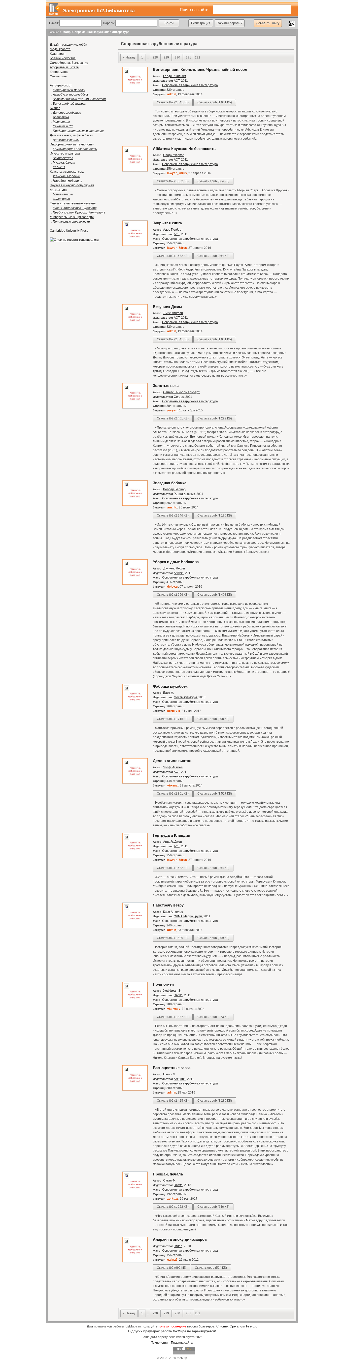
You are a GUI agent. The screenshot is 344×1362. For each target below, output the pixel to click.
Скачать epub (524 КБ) (211, 1267)
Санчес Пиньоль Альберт (181, 392)
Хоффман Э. (172, 990)
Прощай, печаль (168, 1174)
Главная (54, 32)
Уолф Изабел (173, 767)
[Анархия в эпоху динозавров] (135, 1261)
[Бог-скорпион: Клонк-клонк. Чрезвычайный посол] (135, 91)
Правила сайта (182, 1342)
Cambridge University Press (69, 230)
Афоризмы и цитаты (64, 67)
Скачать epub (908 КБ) (213, 719)
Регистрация (200, 23)
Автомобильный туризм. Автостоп (79, 99)
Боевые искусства (63, 58)
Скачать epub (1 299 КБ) (214, 418)
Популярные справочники (71, 221)
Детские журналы (66, 140)
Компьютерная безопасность (75, 149)
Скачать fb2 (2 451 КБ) (173, 418)
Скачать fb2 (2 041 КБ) (173, 102)
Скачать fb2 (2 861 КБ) (173, 793)
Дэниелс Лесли (174, 568)
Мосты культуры (185, 697)
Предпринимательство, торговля (78, 131)
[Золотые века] (135, 407)
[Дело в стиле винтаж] (135, 782)
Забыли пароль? (229, 23)
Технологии (159, 1342)
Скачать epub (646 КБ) (213, 1206)
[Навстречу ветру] (135, 927)
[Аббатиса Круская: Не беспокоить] (135, 170)
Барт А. (168, 692)
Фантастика (58, 76)
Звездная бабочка (169, 483)
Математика (63, 194)
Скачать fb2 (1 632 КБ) (173, 181)
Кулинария (57, 53)
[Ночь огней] (135, 1006)
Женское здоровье (66, 176)
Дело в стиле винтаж (172, 761)
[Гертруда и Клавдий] (135, 857)
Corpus (179, 397)
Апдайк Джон (172, 841)
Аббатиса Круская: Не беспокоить (184, 148)
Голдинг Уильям (174, 76)
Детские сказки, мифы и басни (71, 135)
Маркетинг (61, 122)
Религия (59, 167)
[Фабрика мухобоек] (135, 708)
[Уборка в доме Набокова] (135, 584)
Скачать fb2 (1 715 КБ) (173, 719)
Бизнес (55, 108)
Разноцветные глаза (171, 1068)
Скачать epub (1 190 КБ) (214, 515)
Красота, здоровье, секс (67, 171)
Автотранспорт (61, 85)
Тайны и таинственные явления (73, 203)
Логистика (61, 117)
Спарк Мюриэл (173, 155)
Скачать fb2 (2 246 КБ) (173, 515)
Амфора (180, 1079)
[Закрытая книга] (135, 245)
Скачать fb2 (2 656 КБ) (173, 594)
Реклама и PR (63, 126)
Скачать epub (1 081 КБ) (214, 102)
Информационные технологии (72, 144)
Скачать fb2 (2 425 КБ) (173, 1100)
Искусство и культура (65, 153)
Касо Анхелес (173, 912)
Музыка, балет (64, 162)
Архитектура (63, 158)
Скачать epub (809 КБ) (213, 938)
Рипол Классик (184, 494)
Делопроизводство (67, 112)
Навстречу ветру (168, 905)
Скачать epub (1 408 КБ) (214, 594)
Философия (61, 199)
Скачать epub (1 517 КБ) (214, 793)
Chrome (222, 1326)
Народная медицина (67, 181)
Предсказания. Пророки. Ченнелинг (79, 212)
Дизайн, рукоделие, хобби (68, 44)
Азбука (179, 573)
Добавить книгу (268, 23)
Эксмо (178, 995)
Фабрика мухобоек (170, 686)
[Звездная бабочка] (135, 505)
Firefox (251, 1326)
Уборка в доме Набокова (176, 562)
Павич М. (169, 1074)
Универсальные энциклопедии (72, 217)
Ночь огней (163, 984)
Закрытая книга (167, 223)
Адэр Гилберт (173, 229)
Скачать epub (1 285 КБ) (214, 1100)
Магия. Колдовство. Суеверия (74, 208)
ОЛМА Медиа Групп (188, 916)
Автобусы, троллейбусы (71, 94)
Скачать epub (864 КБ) (213, 181)
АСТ (177, 80)
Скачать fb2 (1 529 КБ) (173, 938)
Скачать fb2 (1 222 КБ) (173, 1206)
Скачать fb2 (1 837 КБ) (173, 1017)
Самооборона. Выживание (69, 63)
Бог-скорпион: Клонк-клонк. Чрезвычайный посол (200, 69)
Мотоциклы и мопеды (69, 90)
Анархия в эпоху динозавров (180, 1239)
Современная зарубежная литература (190, 85)
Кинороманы (59, 72)
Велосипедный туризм (69, 103)
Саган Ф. (169, 1180)
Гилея (178, 1246)
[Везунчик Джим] (135, 328)
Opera (234, 1326)
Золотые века (166, 385)
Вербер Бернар (174, 489)
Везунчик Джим (167, 307)
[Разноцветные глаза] (135, 1090)
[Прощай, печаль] (135, 1196)
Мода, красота (60, 49)
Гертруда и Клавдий (171, 835)
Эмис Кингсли (173, 313)
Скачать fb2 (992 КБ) (171, 1267)
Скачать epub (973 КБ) (213, 1017)
